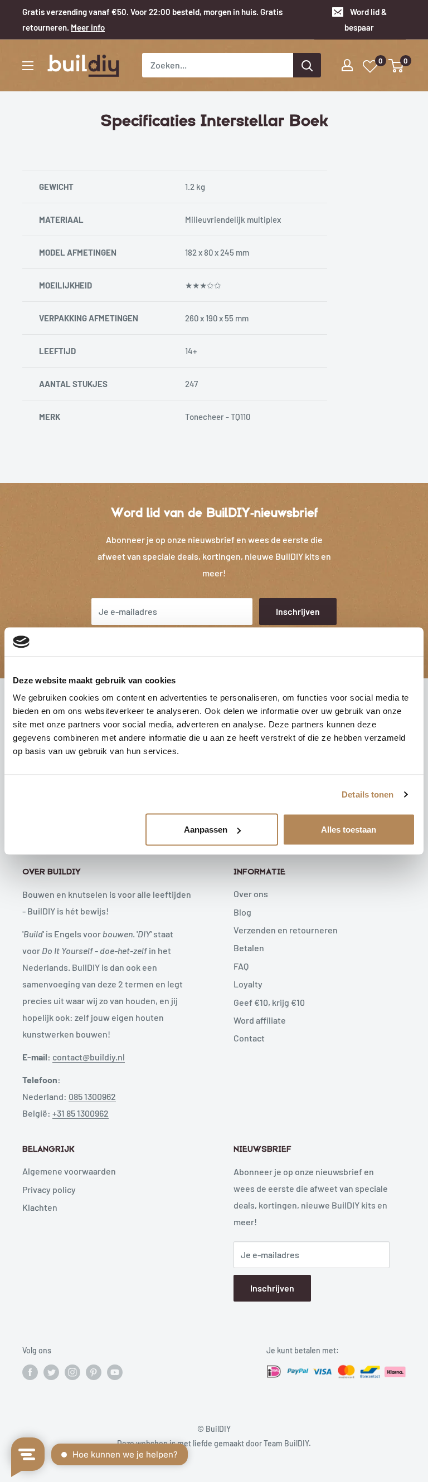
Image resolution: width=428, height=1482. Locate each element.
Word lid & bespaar (365, 19)
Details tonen (367, 794)
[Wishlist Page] (370, 66)
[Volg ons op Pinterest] (93, 1372)
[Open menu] (27, 65)
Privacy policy (49, 1189)
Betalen (249, 947)
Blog (242, 912)
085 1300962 (92, 1096)
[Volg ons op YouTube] (115, 1372)
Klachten (39, 1207)
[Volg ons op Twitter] (51, 1372)
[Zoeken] (307, 65)
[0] (396, 65)
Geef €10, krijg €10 (269, 1002)
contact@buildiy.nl (88, 1056)
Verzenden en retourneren (286, 930)
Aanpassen (205, 829)
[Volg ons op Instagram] (72, 1372)
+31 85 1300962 (80, 1113)
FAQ (241, 966)
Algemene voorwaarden (69, 1171)
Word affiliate (260, 1020)
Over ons (251, 893)
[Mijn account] (347, 65)
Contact (249, 1038)
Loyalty (248, 984)
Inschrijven (298, 611)
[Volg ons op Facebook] (30, 1372)
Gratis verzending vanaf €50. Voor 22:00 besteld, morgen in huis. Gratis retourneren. (152, 19)
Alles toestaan (348, 829)
